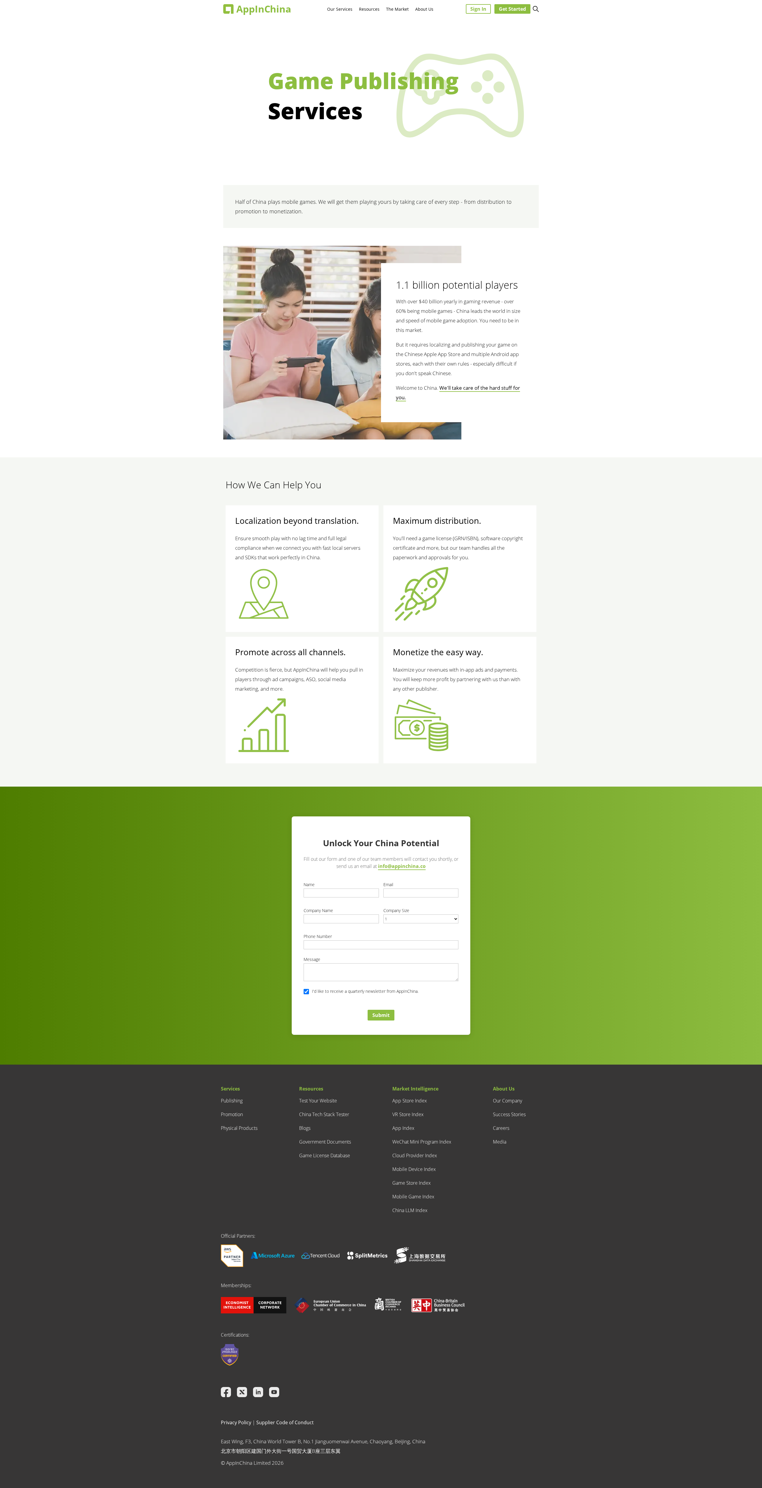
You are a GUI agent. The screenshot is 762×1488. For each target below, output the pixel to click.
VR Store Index (408, 1114)
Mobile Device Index (414, 1169)
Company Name (318, 910)
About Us (424, 9)
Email (388, 884)
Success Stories (509, 1114)
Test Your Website (318, 1100)
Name (309, 884)
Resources (369, 9)
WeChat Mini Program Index (421, 1141)
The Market (397, 9)
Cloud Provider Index (414, 1155)
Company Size (396, 910)
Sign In (478, 9)
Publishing (232, 1100)
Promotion (232, 1114)
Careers (501, 1128)
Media (499, 1141)
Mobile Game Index (413, 1196)
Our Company (507, 1100)
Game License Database (324, 1155)
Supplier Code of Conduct (285, 1422)
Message (312, 959)
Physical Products (239, 1128)
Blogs (304, 1128)
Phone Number (318, 936)
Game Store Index (411, 1183)
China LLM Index (409, 1210)
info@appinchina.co (402, 866)
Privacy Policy (236, 1422)
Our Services (339, 9)
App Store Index (409, 1100)
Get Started (512, 9)
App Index (403, 1128)
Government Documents (325, 1141)
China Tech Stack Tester (324, 1114)
